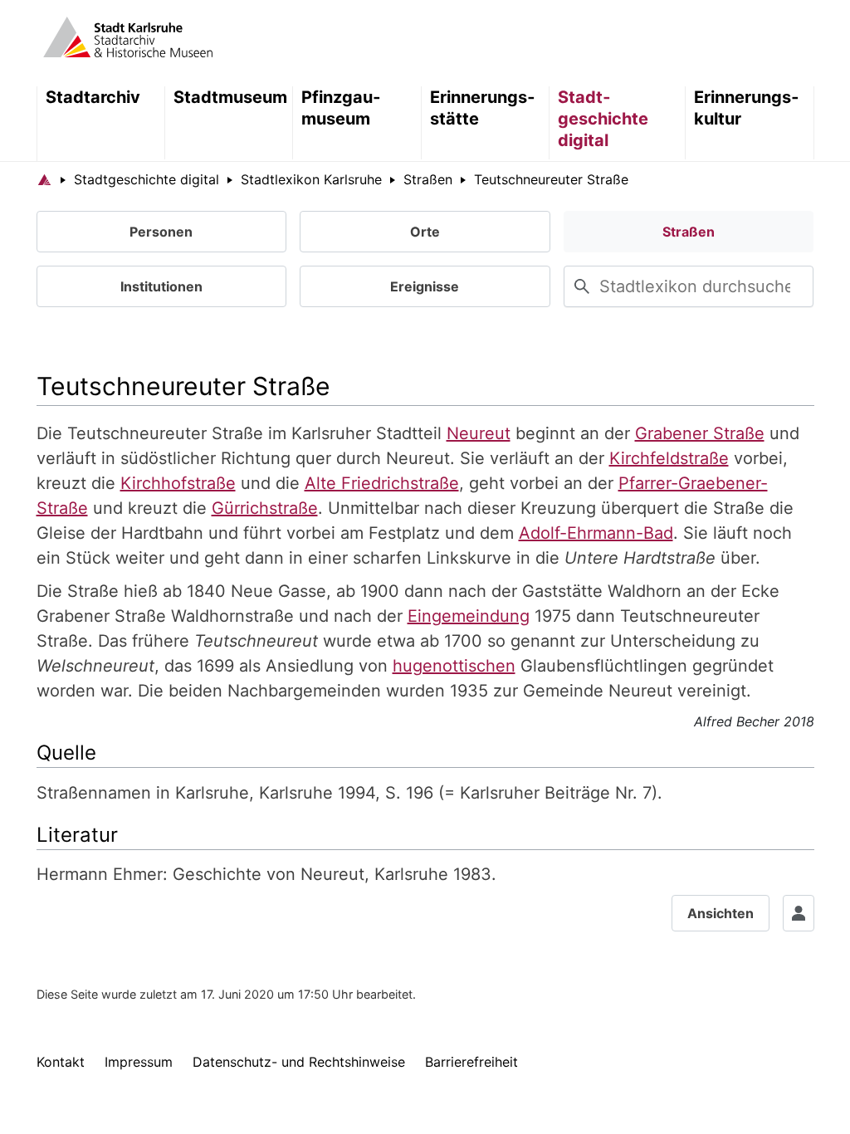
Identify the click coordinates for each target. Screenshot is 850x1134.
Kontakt (61, 1061)
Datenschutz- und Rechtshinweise (299, 1061)
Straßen (688, 231)
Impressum (139, 1061)
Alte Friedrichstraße (382, 483)
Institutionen (161, 286)
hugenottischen (454, 666)
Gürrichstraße (265, 508)
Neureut (478, 433)
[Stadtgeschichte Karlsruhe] (128, 35)
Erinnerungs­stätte (482, 108)
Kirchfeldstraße (669, 458)
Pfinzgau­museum (340, 108)
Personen (161, 231)
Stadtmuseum (230, 97)
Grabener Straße (700, 433)
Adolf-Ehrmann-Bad (596, 533)
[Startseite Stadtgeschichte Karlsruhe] (44, 179)
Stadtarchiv (93, 97)
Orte (425, 231)
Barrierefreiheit (471, 1061)
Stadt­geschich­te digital (603, 118)
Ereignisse (424, 286)
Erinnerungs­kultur (746, 108)
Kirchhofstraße (178, 483)
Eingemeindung (469, 616)
